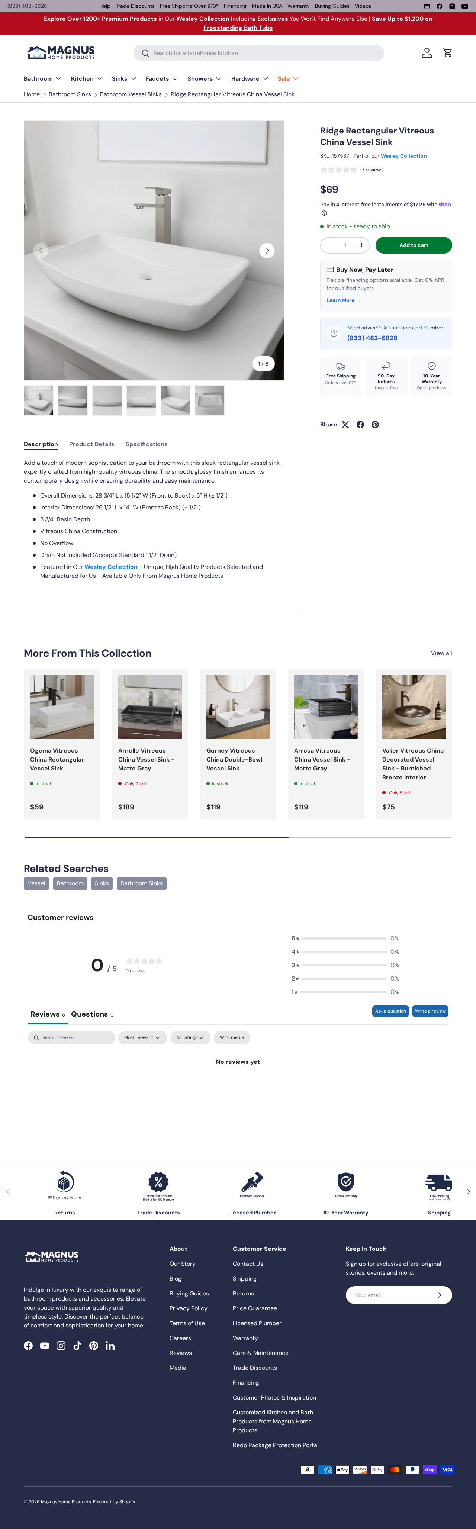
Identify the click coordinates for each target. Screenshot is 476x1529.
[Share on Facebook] (360, 424)
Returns (243, 1293)
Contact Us (248, 1264)
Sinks (120, 79)
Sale (284, 79)
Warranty (298, 6)
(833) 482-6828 (27, 6)
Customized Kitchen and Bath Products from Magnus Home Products (273, 1421)
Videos (363, 6)
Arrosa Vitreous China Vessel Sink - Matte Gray (322, 759)
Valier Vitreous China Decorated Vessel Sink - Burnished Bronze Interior (413, 764)
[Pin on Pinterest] (375, 424)
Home (32, 94)
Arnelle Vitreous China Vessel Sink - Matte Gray (146, 759)
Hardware (245, 79)
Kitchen (82, 79)
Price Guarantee (255, 1308)
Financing (235, 6)
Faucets (157, 79)
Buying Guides (332, 6)
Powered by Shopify (114, 1502)
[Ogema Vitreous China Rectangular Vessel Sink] (62, 707)
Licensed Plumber (257, 1323)
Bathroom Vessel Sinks (131, 94)
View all (441, 653)
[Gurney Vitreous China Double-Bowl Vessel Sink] (238, 707)
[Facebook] (439, 6)
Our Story (183, 1264)
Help (104, 6)
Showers (200, 79)
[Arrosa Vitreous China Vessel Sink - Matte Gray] (326, 707)
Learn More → (344, 300)
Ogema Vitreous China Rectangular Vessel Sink (57, 759)
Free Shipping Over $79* (189, 6)
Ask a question (390, 1011)
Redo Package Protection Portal (276, 1445)
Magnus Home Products (66, 1502)
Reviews (181, 1353)
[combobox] (258, 53)
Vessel (36, 883)
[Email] (427, 6)
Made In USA (267, 6)
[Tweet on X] (345, 424)
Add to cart (413, 245)
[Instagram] (452, 6)
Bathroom (38, 79)
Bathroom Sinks (70, 94)
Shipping (245, 1278)
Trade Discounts (135, 6)
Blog (175, 1278)
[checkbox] (232, 1037)
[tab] (41, 444)
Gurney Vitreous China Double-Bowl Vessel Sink (234, 759)
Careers (180, 1338)
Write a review (430, 1011)
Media (178, 1368)
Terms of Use (187, 1323)
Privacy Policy (189, 1308)
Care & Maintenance (261, 1353)
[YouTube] (465, 6)
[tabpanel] (154, 519)
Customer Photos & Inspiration (274, 1397)
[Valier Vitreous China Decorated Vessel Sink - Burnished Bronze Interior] (414, 707)
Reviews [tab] (47, 1014)
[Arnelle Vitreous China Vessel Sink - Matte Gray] (150, 707)
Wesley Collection (404, 155)
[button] (448, 53)
